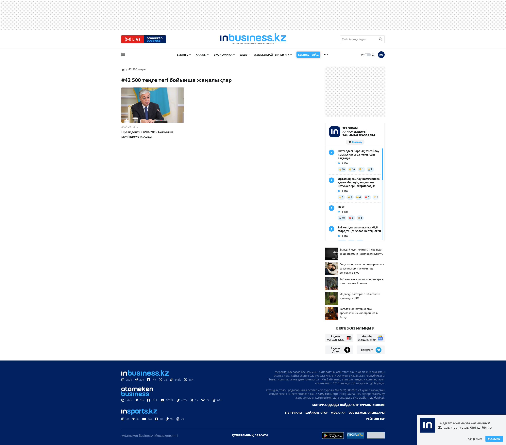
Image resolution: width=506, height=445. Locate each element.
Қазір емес (475, 439)
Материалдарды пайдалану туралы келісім (348, 405)
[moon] (373, 54)
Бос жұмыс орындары (366, 413)
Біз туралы (293, 413)
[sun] (362, 54)
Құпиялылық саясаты (250, 435)
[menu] (123, 54)
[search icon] (381, 39)
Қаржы (201, 54)
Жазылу (494, 439)
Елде (243, 54)
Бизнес (182, 54)
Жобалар (338, 413)
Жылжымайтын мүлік (271, 54)
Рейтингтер (375, 419)
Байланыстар (316, 413)
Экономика (223, 54)
